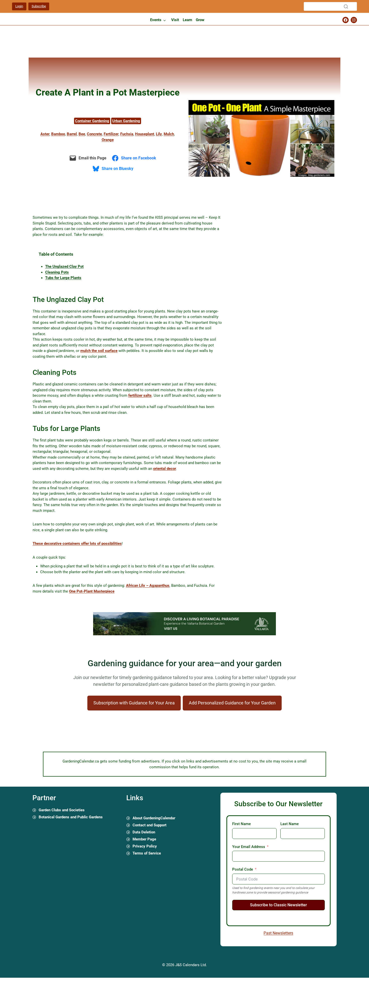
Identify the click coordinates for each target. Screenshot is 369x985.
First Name (241, 824)
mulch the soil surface (98, 350)
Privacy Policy (145, 846)
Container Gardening (92, 121)
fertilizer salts (140, 395)
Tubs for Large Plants (63, 278)
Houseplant (144, 134)
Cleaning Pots (57, 272)
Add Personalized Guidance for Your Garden (232, 702)
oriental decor (164, 468)
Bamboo (58, 134)
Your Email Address (248, 846)
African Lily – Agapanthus (147, 585)
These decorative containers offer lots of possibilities (77, 543)
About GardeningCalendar (154, 818)
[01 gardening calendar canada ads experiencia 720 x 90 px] (184, 634)
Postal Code (242, 869)
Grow (200, 20)
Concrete (94, 134)
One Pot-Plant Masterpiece (91, 591)
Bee (82, 134)
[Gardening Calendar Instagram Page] (354, 20)
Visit (175, 20)
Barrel (72, 134)
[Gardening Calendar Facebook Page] (345, 20)
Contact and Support (149, 825)
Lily (159, 134)
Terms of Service (147, 853)
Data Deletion (144, 832)
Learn (187, 20)
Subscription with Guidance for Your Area (134, 702)
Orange (108, 140)
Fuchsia (126, 134)
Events (155, 20)
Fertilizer (111, 134)
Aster (44, 134)
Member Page (144, 839)
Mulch (169, 134)
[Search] (345, 6)
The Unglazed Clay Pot (64, 266)
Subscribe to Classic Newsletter (278, 905)
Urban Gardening (126, 121)
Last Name (289, 824)
